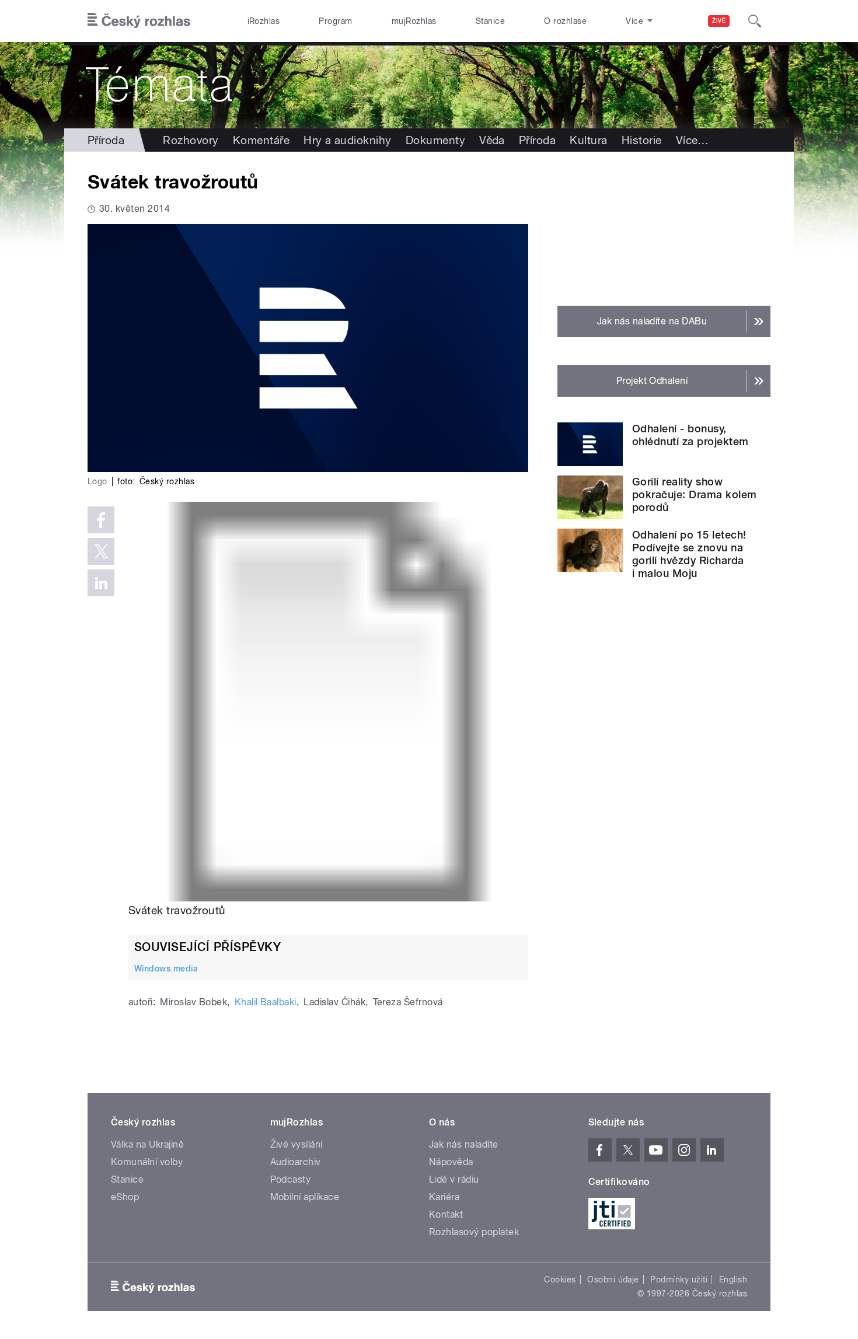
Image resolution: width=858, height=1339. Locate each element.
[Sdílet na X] (101, 551)
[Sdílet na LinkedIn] (101, 582)
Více (692, 140)
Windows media (166, 968)
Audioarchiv (295, 1161)
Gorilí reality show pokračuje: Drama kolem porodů (694, 494)
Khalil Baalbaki (266, 1002)
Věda (492, 140)
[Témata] (429, 85)
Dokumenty (435, 140)
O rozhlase (565, 21)
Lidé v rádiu (454, 1179)
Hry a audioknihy (348, 140)
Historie (642, 140)
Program (335, 21)
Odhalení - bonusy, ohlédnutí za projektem (690, 435)
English (733, 1279)
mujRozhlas (414, 21)
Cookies (560, 1279)
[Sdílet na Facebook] (101, 519)
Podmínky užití (678, 1279)
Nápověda (451, 1161)
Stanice (490, 21)
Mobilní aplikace (305, 1196)
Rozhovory (190, 140)
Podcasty (290, 1179)
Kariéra (444, 1196)
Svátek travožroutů (177, 910)
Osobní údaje (613, 1279)
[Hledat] (754, 21)
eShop (125, 1196)
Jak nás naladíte (463, 1144)
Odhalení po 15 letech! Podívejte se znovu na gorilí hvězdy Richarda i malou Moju (689, 554)
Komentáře (261, 140)
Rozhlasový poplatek (474, 1231)
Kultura (588, 140)
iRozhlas (263, 21)
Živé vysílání (296, 1144)
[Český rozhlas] (139, 21)
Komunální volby (147, 1161)
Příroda (106, 140)
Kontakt (446, 1214)
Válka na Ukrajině (147, 1144)
